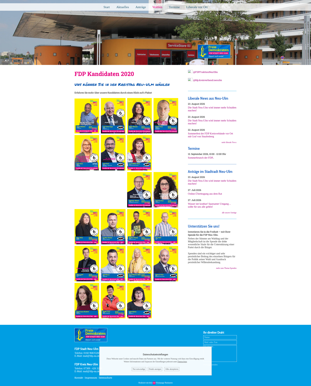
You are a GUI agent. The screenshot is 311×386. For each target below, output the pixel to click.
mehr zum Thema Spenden (226, 268)
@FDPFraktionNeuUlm (205, 72)
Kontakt (79, 377)
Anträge (140, 7)
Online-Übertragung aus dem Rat (205, 193)
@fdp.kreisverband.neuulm (207, 80)
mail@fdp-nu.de (91, 356)
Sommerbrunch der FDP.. (201, 157)
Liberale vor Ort (197, 7)
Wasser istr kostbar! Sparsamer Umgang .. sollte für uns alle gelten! (209, 205)
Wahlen (157, 7)
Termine (174, 7)
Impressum (91, 377)
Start (107, 7)
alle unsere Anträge (229, 213)
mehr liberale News (229, 142)
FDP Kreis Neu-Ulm (86, 364)
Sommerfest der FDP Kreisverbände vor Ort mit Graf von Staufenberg (210, 135)
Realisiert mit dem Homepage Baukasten (155, 383)
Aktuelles (122, 7)
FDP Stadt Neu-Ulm (86, 349)
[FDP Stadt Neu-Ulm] (214, 57)
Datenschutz (105, 377)
